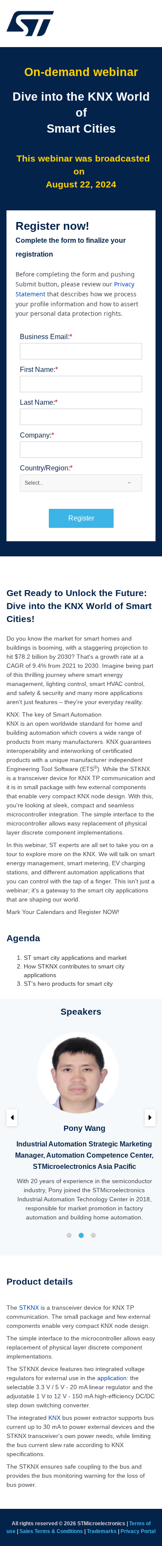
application (112, 1378)
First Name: (39, 369)
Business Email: (46, 336)
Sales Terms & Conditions (51, 1531)
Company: (37, 435)
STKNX (29, 1307)
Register (81, 518)
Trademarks (102, 1531)
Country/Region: (46, 468)
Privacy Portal (138, 1531)
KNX (54, 1417)
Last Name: (38, 402)
